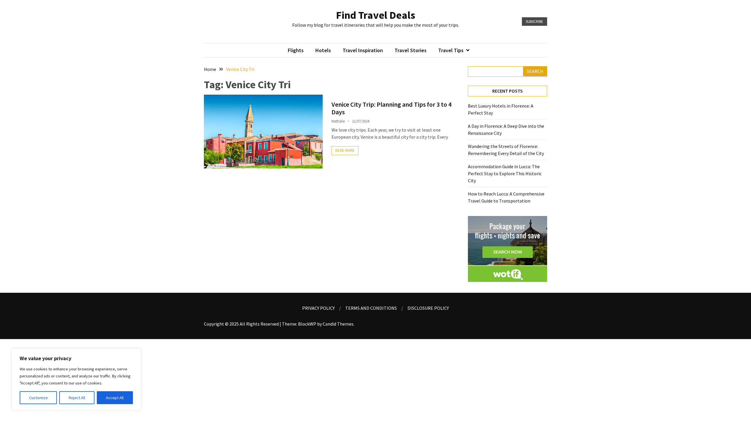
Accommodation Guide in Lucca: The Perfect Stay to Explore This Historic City (505, 173)
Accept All (115, 397)
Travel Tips (451, 50)
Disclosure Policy (428, 308)
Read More (345, 150)
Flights (296, 50)
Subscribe (534, 21)
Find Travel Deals (375, 15)
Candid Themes (338, 324)
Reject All (77, 397)
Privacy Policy (318, 308)
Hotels (323, 50)
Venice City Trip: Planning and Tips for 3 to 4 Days (391, 108)
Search (535, 71)
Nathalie (338, 121)
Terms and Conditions (371, 308)
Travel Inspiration (363, 50)
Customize (38, 397)
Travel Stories (411, 50)
